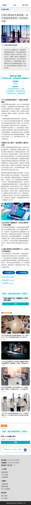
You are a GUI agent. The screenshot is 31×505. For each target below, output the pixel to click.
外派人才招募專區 (5, 489)
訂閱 (15, 442)
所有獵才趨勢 (5, 9)
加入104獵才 (4, 498)
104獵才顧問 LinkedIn (7, 283)
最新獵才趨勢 (4, 486)
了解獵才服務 (4, 484)
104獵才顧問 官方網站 (7, 277)
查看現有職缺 (4, 472)
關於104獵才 (4, 496)
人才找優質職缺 (22, 272)
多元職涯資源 (4, 477)
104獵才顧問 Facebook (8, 280)
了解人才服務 (4, 474)
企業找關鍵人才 (8, 272)
